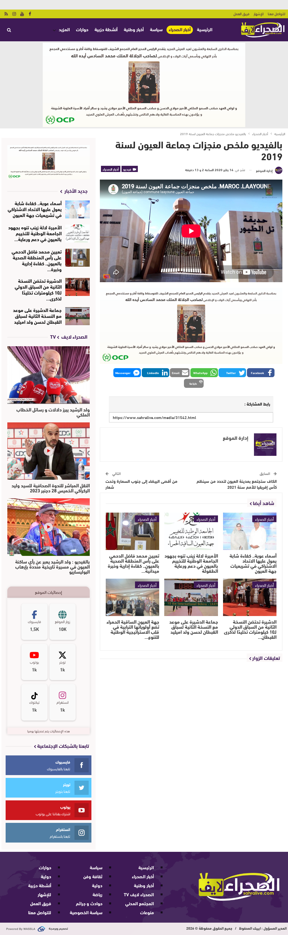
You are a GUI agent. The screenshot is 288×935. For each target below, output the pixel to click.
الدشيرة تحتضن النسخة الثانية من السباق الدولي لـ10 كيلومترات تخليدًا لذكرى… (38, 289)
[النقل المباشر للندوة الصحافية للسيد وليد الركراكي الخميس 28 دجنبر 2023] (48, 451)
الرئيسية (204, 29)
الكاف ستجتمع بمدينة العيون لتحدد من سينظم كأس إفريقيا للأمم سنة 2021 (237, 484)
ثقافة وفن (92, 876)
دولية (97, 885)
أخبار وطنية (134, 29)
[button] (260, 372)
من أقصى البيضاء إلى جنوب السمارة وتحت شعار (141, 484)
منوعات (147, 912)
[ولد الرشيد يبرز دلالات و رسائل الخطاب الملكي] (48, 375)
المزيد (64, 29)
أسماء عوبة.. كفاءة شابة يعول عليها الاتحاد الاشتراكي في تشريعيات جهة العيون (35, 208)
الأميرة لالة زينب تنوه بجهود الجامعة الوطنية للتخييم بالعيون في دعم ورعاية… (35, 233)
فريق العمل (241, 13)
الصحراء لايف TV (139, 894)
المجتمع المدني (139, 903)
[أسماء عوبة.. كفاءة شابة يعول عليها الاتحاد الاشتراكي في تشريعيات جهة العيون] (249, 531)
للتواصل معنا (276, 13)
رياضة (97, 894)
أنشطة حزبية (106, 29)
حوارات (82, 29)
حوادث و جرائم (89, 903)
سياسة (156, 29)
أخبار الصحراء (180, 29)
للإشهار (259, 13)
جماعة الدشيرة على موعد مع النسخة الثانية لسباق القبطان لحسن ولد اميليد (37, 315)
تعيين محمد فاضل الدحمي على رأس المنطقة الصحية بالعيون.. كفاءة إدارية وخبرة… (37, 260)
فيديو (127, 169)
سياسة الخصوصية (86, 912)
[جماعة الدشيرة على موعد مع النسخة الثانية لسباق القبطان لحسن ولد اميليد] (191, 597)
